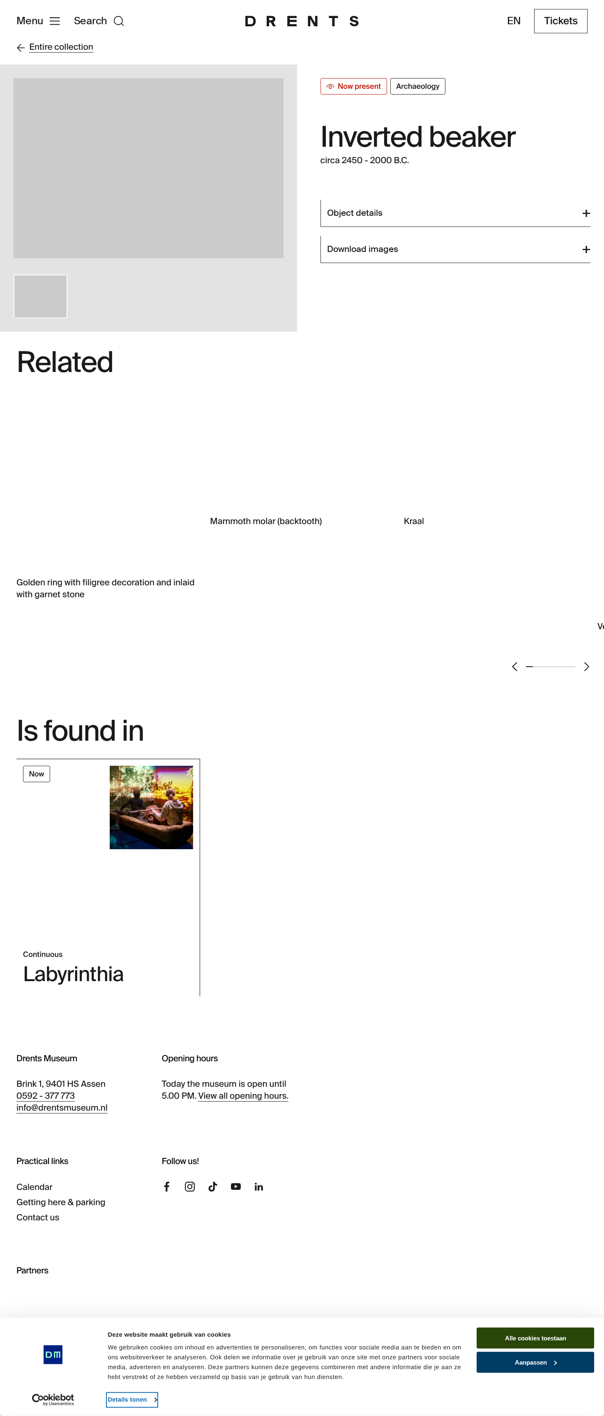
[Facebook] (167, 1187)
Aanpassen (531, 1362)
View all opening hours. (243, 1096)
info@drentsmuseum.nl (62, 1108)
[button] (40, 296)
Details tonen (127, 1399)
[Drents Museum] (302, 21)
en (514, 21)
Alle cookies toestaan (535, 1338)
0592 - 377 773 (45, 1096)
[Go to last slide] (515, 667)
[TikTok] (213, 1187)
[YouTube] (236, 1187)
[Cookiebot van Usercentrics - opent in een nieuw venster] (53, 1400)
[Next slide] (587, 667)
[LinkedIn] (259, 1187)
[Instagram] (190, 1187)
